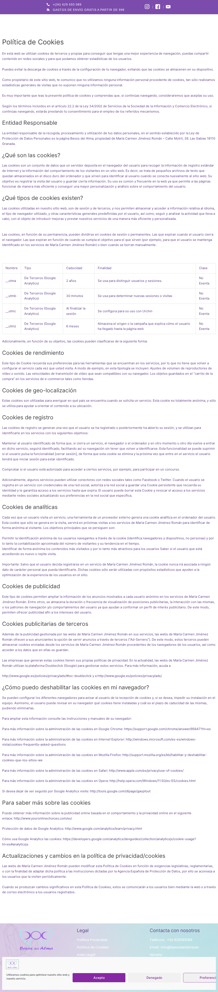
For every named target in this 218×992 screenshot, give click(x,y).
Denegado (154, 978)
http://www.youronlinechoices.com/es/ (43, 818)
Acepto (99, 978)
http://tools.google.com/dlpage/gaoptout (120, 791)
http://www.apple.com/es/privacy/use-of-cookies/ (146, 771)
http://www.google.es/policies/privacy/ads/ (129, 676)
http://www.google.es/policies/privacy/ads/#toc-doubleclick (47, 676)
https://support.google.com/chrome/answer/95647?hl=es (167, 729)
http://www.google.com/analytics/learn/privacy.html (103, 829)
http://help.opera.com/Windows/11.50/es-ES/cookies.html (152, 781)
